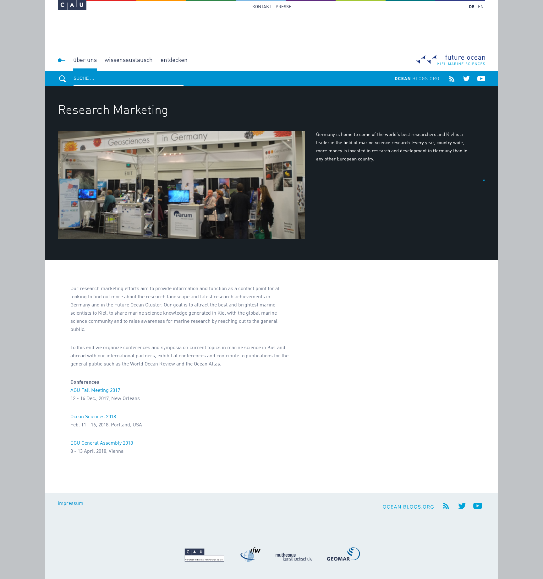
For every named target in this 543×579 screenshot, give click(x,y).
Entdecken (174, 60)
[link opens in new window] (72, 5)
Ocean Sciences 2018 (93, 416)
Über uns (85, 60)
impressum (70, 503)
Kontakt (262, 7)
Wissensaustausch (129, 60)
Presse (283, 7)
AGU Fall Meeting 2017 (95, 390)
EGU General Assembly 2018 (101, 443)
